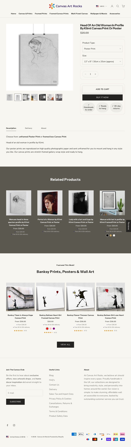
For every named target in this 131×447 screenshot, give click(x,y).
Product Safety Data (58, 416)
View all (65, 344)
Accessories (115, 14)
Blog (51, 375)
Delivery (53, 389)
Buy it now (102, 97)
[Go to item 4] (34, 97)
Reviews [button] (128, 226)
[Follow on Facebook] (7, 425)
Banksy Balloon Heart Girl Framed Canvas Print (51, 316)
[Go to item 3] (26, 97)
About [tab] (43, 128)
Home (13, 14)
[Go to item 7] (58, 97)
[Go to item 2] (17, 97)
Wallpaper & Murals (98, 14)
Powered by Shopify (57, 437)
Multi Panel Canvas (79, 14)
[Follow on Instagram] (14, 425)
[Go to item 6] (50, 97)
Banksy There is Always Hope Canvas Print (20, 316)
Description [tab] (11, 128)
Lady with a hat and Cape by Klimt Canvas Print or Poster (81, 220)
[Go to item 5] (42, 97)
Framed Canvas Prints (59, 14)
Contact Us (54, 384)
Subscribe (15, 401)
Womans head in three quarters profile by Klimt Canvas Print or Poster (18, 222)
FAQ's (52, 380)
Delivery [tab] (28, 128)
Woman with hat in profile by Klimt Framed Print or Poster (112, 220)
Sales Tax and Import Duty (61, 394)
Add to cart (102, 89)
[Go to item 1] (9, 97)
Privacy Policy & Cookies (60, 398)
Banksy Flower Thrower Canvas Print (80, 316)
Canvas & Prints (25, 14)
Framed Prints (41, 14)
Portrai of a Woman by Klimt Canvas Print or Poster (50, 220)
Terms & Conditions (58, 411)
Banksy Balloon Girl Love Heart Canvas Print (110, 316)
